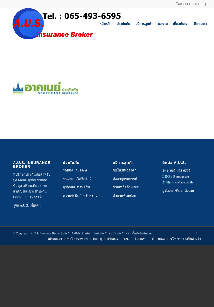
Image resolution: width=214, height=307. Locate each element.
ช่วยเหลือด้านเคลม (127, 187)
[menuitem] (105, 24)
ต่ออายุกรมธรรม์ (125, 178)
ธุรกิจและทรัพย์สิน (76, 187)
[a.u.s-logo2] (63, 24)
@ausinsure (181, 176)
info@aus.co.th (182, 182)
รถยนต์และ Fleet (75, 170)
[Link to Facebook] (206, 4)
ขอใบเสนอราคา (124, 170)
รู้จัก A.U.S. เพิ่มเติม (27, 205)
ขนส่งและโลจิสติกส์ (77, 178)
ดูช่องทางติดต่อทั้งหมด (178, 190)
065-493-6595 (180, 170)
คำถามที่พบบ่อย (124, 195)
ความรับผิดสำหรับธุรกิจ (80, 195)
